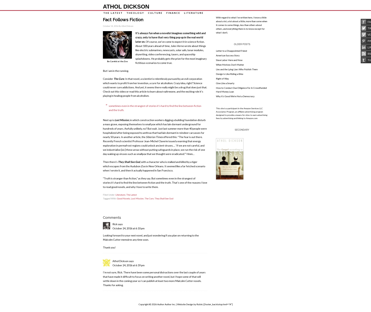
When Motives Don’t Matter (230, 64)
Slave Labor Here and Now (229, 60)
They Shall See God (163, 198)
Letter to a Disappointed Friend (231, 50)
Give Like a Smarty (225, 83)
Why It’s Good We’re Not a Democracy (235, 96)
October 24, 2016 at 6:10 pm (128, 228)
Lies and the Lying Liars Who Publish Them (237, 69)
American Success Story (228, 55)
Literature (120, 194)
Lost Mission (137, 198)
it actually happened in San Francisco (152, 170)
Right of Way (222, 78)
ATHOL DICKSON (126, 6)
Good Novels (123, 198)
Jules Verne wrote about (184, 45)
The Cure (149, 198)
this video (120, 91)
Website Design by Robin (189, 304)
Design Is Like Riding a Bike (229, 74)
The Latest (131, 194)
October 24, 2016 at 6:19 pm (128, 265)
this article (141, 91)
